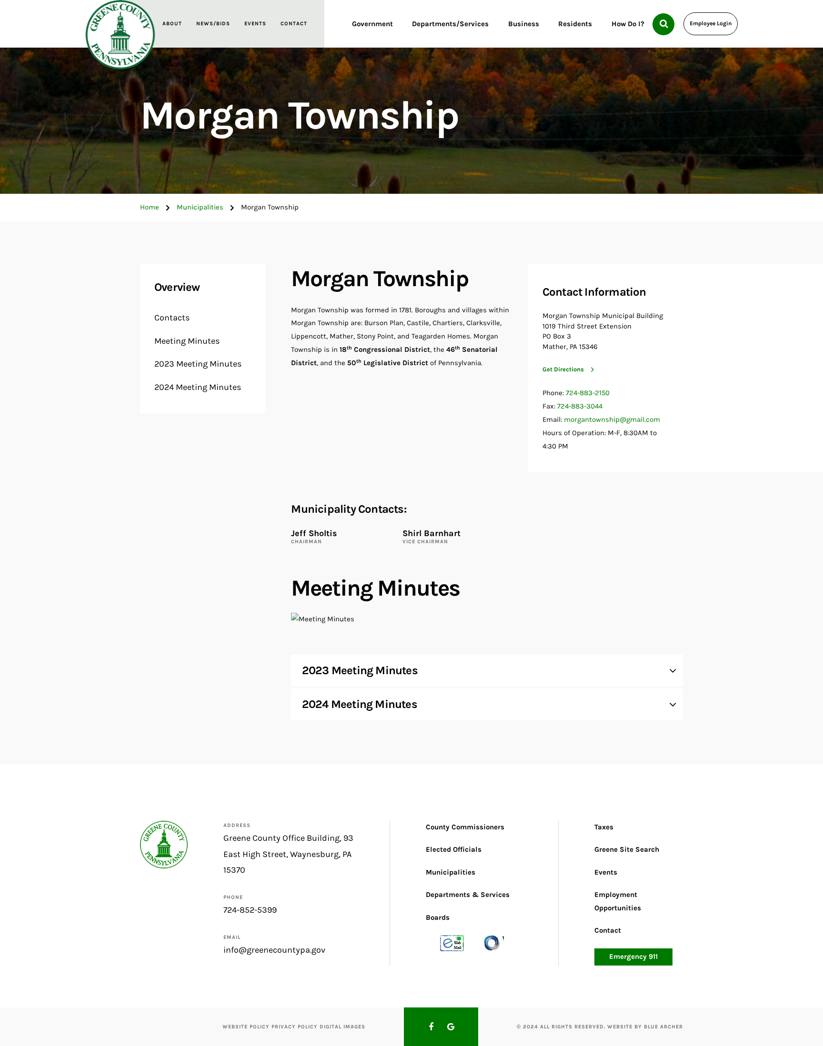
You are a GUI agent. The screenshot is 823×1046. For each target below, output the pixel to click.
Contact (294, 23)
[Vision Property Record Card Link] (492, 942)
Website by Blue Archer (645, 1027)
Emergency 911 (633, 956)
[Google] (451, 1027)
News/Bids (213, 23)
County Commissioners (465, 827)
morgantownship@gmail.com (612, 419)
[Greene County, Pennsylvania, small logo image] (164, 844)
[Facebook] (431, 1027)
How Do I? (628, 24)
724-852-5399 (250, 910)
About (172, 23)
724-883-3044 (579, 406)
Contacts (172, 317)
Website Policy (246, 1027)
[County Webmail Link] (452, 942)
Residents (575, 24)
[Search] (663, 24)
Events (255, 23)
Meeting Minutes (187, 341)
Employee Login (711, 23)
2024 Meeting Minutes (197, 387)
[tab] (487, 670)
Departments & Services (468, 894)
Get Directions (563, 369)
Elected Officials (454, 849)
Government (372, 24)
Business (523, 24)
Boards (438, 917)
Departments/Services (450, 24)
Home (149, 207)
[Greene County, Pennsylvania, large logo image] (120, 35)
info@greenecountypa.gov (274, 950)
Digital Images (342, 1027)
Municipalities (200, 207)
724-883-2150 (588, 393)
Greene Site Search (626, 849)
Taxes (603, 827)
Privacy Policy (294, 1027)
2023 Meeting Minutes (197, 364)
